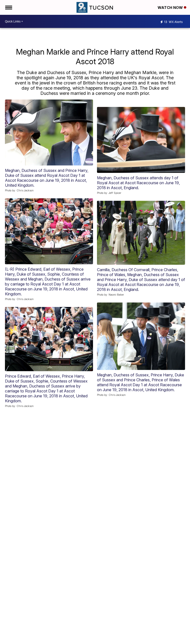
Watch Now (171, 7)
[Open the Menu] (8, 7)
